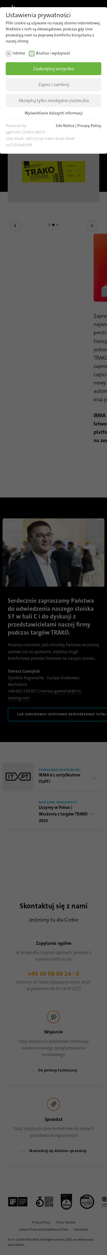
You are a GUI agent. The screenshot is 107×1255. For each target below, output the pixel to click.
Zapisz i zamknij (53, 84)
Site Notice (65, 125)
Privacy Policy (89, 125)
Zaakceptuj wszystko (53, 69)
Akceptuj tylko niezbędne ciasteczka (54, 100)
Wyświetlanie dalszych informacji (54, 113)
